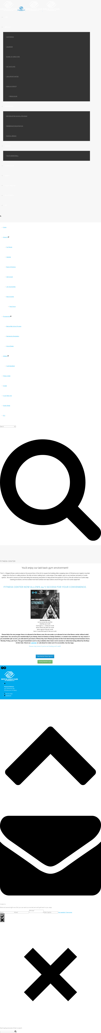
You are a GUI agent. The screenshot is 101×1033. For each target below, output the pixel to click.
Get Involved (10, 66)
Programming (9, 106)
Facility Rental (9, 195)
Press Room (13, 96)
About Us (8, 27)
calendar (34, 643)
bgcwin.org (8, 695)
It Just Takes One (10, 185)
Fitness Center (9, 165)
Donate (7, 175)
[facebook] (2, 668)
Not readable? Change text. (65, 912)
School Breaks (11, 136)
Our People (10, 37)
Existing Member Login (45, 661)
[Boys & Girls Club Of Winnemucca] (30, 10)
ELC (6, 205)
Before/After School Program (16, 116)
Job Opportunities (12, 76)
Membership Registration (14, 126)
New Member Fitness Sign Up (45, 656)
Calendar (9, 46)
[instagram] (5, 668)
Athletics (8, 146)
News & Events (11, 86)
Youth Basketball (12, 155)
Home (6, 17)
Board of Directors (13, 56)
